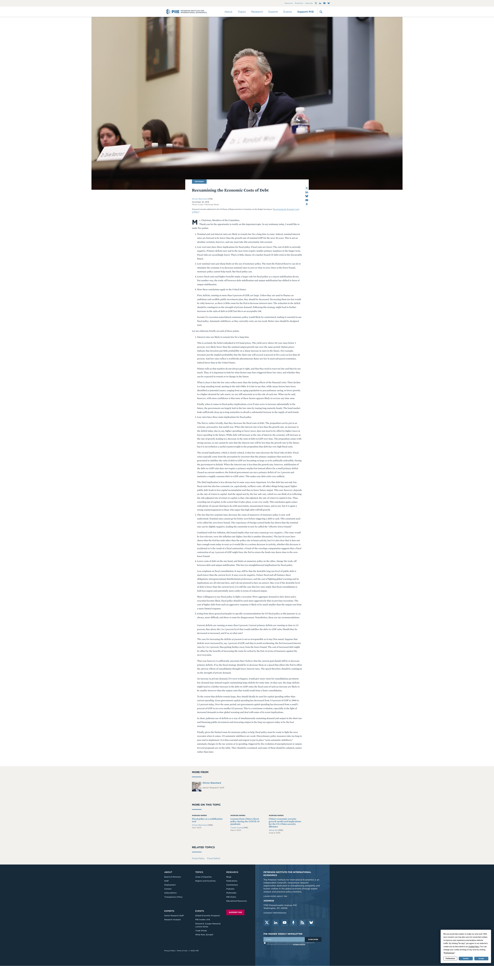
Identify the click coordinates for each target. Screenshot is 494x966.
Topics (199, 872)
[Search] (320, 11)
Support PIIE (305, 11)
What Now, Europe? (204, 935)
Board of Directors (172, 877)
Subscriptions (170, 893)
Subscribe (309, 3)
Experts (169, 911)
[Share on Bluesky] (307, 196)
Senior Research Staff (174, 916)
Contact (167, 889)
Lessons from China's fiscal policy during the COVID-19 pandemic (244, 821)
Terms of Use (182, 951)
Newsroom (289, 3)
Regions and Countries (205, 881)
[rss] (302, 922)
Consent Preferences (274, 913)
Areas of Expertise (203, 877)
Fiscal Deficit (213, 858)
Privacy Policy (169, 951)
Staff (166, 881)
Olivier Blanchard (200, 199)
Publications (231, 881)
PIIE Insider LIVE (202, 920)
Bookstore (299, 3)
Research (232, 872)
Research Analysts (172, 920)
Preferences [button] (449, 953)
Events (287, 11)
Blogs (228, 877)
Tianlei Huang (236, 828)
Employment (170, 885)
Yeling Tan (273, 830)
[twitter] (266, 922)
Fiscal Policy (198, 858)
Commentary (232, 885)
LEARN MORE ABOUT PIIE (275, 896)
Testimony (199, 182)
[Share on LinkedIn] (307, 192)
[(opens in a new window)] (316, 3)
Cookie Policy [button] (474, 947)
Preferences (450, 958)
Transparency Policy (173, 897)
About (168, 872)
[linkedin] (275, 922)
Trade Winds (201, 931)
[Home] (186, 11)
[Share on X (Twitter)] (307, 188)
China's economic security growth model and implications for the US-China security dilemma (285, 822)
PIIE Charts (231, 897)
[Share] (307, 204)
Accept (481, 958)
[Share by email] (307, 200)
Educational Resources (236, 901)
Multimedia (231, 893)
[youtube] (284, 922)
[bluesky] (311, 922)
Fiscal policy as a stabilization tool (207, 820)
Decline (466, 958)
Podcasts (230, 889)
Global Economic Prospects (207, 916)
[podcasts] (293, 922)
